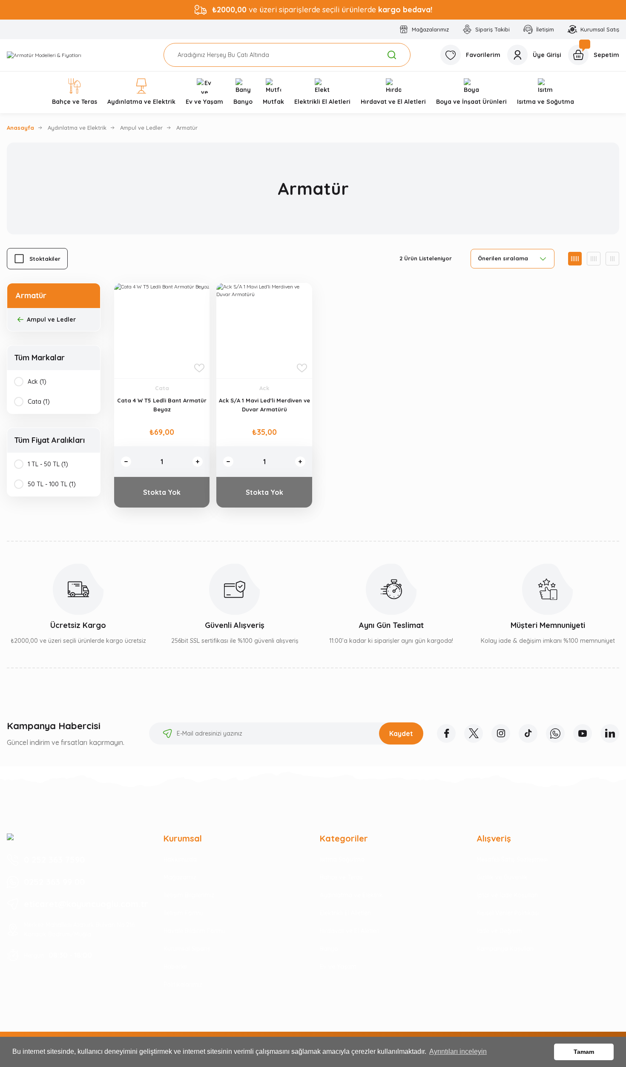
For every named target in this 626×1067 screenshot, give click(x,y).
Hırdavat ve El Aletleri (349, 931)
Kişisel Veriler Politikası (508, 913)
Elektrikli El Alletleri (345, 913)
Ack (264, 388)
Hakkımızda (180, 859)
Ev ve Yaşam (338, 966)
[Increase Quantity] (197, 461)
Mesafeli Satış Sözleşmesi (512, 859)
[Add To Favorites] (199, 368)
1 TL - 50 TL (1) (48, 464)
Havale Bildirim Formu (194, 931)
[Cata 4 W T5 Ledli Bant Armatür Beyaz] (162, 330)
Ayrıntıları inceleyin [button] (458, 1051)
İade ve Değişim (499, 931)
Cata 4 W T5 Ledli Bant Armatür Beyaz (162, 405)
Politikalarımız (183, 984)
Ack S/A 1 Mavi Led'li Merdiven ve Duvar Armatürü (264, 405)
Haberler (175, 966)
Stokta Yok (162, 492)
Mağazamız (180, 877)
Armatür (187, 127)
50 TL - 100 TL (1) (52, 484)
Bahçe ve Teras (341, 877)
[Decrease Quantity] (126, 461)
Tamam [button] (584, 1051)
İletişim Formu (183, 913)
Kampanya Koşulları (505, 949)
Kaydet (401, 733)
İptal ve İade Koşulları (507, 895)
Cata (162, 388)
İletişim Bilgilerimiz (189, 895)
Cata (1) (39, 401)
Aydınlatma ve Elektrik (351, 895)
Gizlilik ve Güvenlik (502, 877)
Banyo (329, 949)
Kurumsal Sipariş (187, 949)
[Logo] (44, 55)
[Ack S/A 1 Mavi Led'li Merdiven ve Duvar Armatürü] (264, 330)
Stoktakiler (44, 258)
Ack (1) (37, 381)
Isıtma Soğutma (342, 859)
